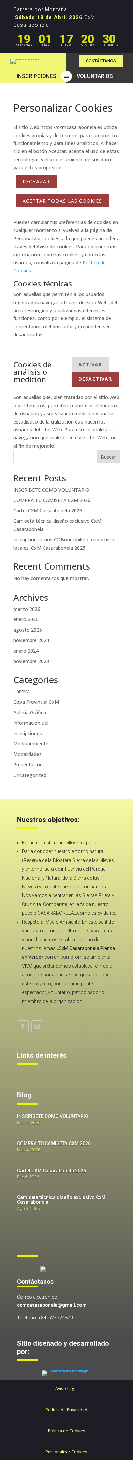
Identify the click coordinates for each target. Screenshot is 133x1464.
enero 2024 (26, 650)
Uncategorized (29, 775)
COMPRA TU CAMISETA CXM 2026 (51, 500)
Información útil (30, 723)
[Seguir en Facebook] (23, 1026)
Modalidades (27, 754)
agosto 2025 (27, 629)
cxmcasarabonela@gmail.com (52, 1305)
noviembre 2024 (31, 640)
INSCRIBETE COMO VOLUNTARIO (51, 490)
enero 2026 (26, 619)
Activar (90, 364)
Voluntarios (95, 76)
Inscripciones (36, 76)
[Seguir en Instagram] (37, 1026)
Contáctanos (101, 61)
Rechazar (36, 181)
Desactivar (95, 379)
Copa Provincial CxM (36, 702)
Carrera (21, 691)
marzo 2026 (26, 609)
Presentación (28, 764)
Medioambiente (30, 743)
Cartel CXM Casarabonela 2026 (47, 510)
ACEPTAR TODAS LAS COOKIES (62, 201)
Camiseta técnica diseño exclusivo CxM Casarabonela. (61, 1200)
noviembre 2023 (31, 661)
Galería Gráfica (29, 712)
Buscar (108, 457)
